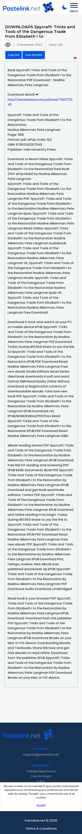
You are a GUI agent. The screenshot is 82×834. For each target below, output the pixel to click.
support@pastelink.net (41, 754)
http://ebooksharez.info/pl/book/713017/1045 (40, 102)
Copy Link (13, 55)
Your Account (41, 776)
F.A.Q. (41, 781)
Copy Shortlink (33, 55)
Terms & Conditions (41, 828)
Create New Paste (41, 771)
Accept (41, 805)
